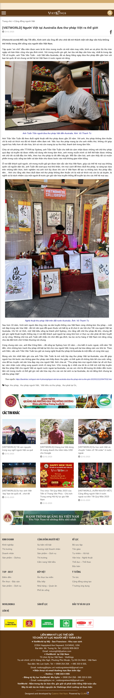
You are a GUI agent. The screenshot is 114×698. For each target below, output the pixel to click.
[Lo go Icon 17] (66, 623)
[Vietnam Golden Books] (10, 623)
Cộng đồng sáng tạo (81, 581)
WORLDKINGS (8, 604)
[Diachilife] (84, 623)
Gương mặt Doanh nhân (48, 549)
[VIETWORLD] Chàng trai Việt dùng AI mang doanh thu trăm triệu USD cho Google (57, 450)
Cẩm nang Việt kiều (46, 562)
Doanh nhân (8, 553)
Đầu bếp (41, 581)
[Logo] (29, 623)
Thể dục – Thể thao (81, 562)
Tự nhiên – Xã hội (80, 553)
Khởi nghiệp (8, 545)
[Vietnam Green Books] (47, 623)
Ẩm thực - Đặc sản (11, 581)
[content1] (57, 401)
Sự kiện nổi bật (44, 545)
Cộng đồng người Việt (24, 21)
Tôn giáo (76, 549)
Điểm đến (6, 577)
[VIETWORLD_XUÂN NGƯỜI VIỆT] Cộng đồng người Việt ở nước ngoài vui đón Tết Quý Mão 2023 (95, 493)
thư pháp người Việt (29, 385)
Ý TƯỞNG (76, 572)
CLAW (84, 693)
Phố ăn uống (43, 590)
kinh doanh (8, 539)
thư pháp (14, 385)
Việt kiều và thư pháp (51, 385)
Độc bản (76, 566)
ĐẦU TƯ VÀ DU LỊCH (81, 604)
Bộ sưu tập (77, 545)
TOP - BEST (7, 572)
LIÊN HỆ (5, 611)
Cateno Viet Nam (60, 693)
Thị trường (7, 549)
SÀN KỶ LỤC (42, 604)
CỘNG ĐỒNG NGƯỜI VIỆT (48, 539)
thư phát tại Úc (69, 385)
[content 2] (57, 518)
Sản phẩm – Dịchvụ (11, 557)
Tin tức (75, 577)
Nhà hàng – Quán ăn (47, 586)
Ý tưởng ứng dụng (81, 586)
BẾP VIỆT (41, 572)
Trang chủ (7, 21)
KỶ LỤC (75, 539)
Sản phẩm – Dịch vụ (46, 553)
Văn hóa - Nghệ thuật (82, 557)
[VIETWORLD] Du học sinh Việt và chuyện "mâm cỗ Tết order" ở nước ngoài (94, 450)
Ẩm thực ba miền (45, 577)
